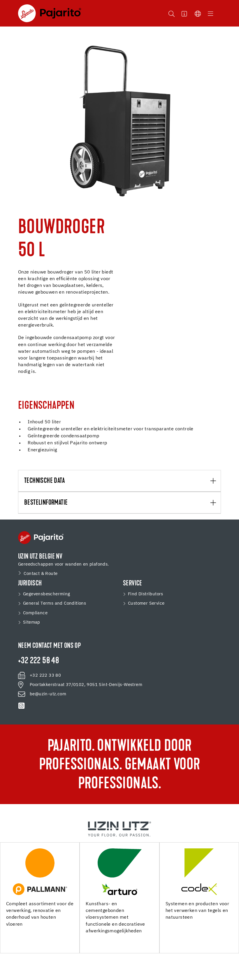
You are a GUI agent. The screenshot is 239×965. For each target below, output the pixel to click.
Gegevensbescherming (46, 594)
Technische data (44, 481)
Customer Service (146, 603)
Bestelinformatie (46, 503)
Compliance (35, 613)
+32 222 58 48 (38, 661)
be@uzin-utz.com (48, 694)
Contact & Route (40, 573)
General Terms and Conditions (54, 603)
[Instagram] (21, 705)
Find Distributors (145, 594)
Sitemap (31, 622)
